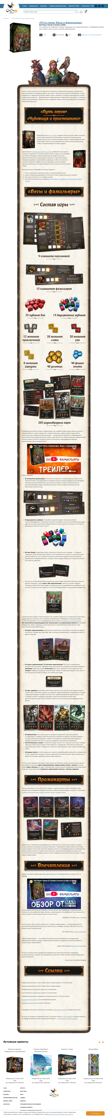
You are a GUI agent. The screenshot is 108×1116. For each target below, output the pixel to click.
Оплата (22, 1088)
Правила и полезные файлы (91, 35)
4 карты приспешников (30, 792)
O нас (25, 6)
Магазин (43, 6)
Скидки (22, 1097)
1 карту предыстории (58, 792)
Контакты (85, 6)
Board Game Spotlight (78, 946)
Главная (6, 18)
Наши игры (33, 6)
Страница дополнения (30, 999)
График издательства (57, 6)
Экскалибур (93, 1049)
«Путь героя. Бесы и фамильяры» (60, 22)
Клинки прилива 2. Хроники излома (41, 1050)
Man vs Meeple (81, 917)
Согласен (95, 1113)
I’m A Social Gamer (80, 932)
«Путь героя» (52, 135)
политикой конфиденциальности (61, 1114)
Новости (23, 1101)
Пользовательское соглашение (30, 1104)
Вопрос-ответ (74, 6)
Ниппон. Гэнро (67, 1049)
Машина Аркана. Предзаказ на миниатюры (14, 1050)
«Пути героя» (67, 1016)
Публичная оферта (26, 1107)
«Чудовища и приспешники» (42, 152)
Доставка (23, 1091)
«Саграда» (62, 179)
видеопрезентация (59, 1010)
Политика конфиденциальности (31, 1110)
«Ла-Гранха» (54, 179)
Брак (21, 1094)
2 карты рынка (44, 792)
